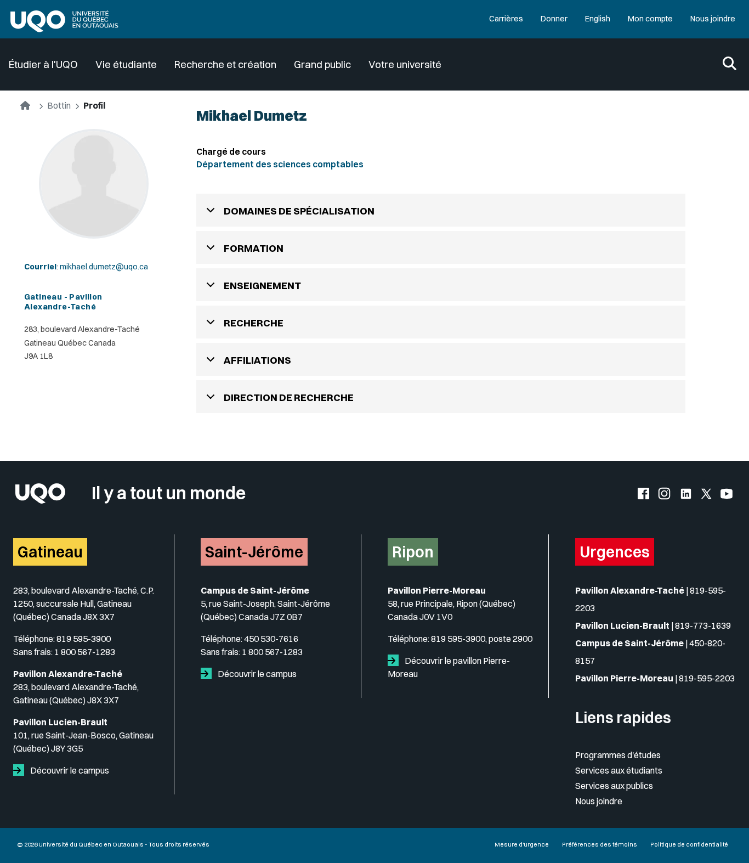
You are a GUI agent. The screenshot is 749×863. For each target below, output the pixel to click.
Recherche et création (225, 64)
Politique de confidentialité (689, 844)
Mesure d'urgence (522, 844)
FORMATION (253, 248)
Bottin (59, 105)
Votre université (404, 64)
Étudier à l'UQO (43, 64)
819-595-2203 (707, 678)
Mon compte (650, 19)
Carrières (506, 19)
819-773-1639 (703, 625)
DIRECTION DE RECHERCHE (289, 397)
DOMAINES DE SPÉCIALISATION (299, 211)
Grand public (322, 64)
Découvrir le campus (69, 770)
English (597, 19)
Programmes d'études (618, 754)
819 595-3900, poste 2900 (481, 638)
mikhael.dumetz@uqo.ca (104, 267)
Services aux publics (614, 785)
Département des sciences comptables (280, 164)
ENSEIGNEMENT (262, 285)
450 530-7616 (271, 638)
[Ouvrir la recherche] (729, 64)
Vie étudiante (126, 64)
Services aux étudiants (618, 770)
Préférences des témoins (599, 844)
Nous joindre (712, 19)
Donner (554, 19)
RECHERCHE (253, 323)
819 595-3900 (83, 638)
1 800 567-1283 (84, 651)
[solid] (21, 770)
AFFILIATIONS (257, 360)
